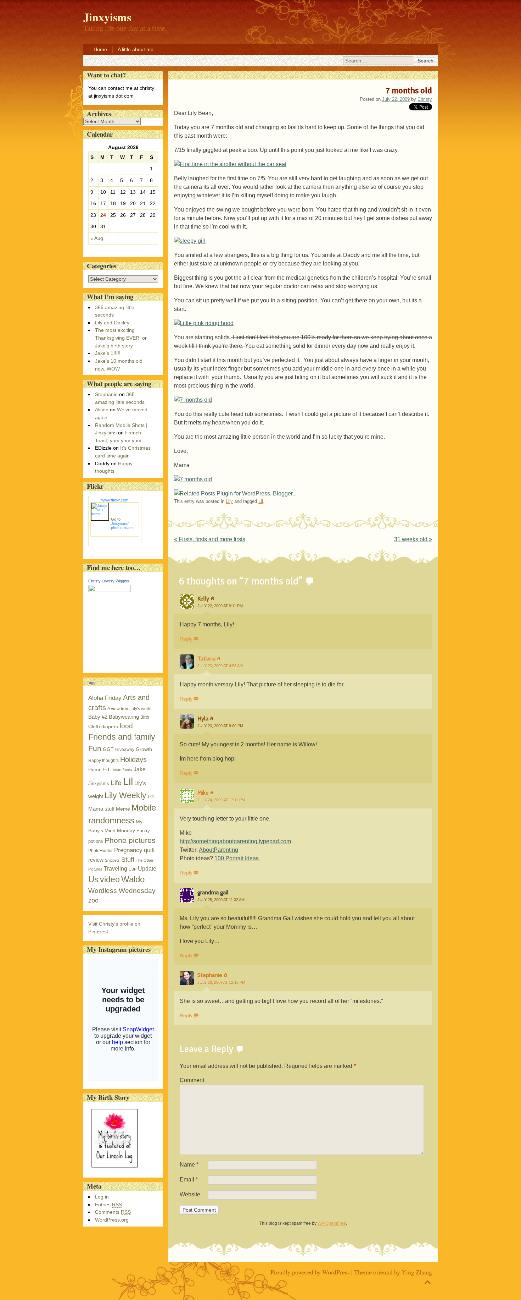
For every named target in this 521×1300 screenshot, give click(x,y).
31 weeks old (413, 539)
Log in (102, 1197)
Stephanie (209, 975)
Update (147, 869)
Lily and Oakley (112, 322)
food (126, 726)
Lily (229, 501)
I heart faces (121, 770)
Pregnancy (128, 850)
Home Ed (98, 769)
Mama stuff (101, 809)
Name (189, 1165)
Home (100, 49)
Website (190, 1194)
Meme (123, 809)
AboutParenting (218, 850)
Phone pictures (130, 840)
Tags (91, 682)
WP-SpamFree (332, 1223)
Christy (425, 99)
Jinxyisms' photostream (122, 525)
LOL (152, 796)
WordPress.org (112, 1220)
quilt (149, 850)
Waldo (133, 879)
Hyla (202, 718)
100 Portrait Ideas (236, 858)
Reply (186, 639)
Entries (108, 1204)
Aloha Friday (105, 698)
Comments (113, 1212)
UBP (132, 869)
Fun (94, 748)
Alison (101, 409)
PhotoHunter (100, 850)
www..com (114, 500)
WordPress (336, 1272)
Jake (140, 769)
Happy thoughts (103, 760)
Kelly (203, 598)
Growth (144, 749)
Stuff (127, 859)
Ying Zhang (417, 1272)
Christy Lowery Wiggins (108, 581)
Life (116, 782)
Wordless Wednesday (122, 890)
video (110, 879)
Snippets (112, 860)
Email (189, 1179)
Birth (144, 717)
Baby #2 (97, 717)
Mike (203, 792)
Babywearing (124, 717)
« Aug (96, 238)
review (95, 860)
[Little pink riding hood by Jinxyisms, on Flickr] (204, 323)
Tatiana (206, 658)
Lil (260, 501)
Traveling (115, 869)
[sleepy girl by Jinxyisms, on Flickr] (190, 241)
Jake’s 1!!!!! (108, 353)
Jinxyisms (98, 783)
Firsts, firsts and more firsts (209, 539)
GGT (108, 749)
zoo (93, 900)
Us (93, 879)
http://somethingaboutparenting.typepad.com (235, 841)
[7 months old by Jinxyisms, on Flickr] (193, 400)
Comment (192, 1080)
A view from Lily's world (129, 708)
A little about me (135, 49)
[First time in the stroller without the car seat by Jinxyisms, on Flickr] (230, 164)
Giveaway (124, 749)
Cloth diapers (103, 726)
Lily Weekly (125, 795)
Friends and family (121, 737)
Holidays (133, 759)
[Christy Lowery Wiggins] (109, 590)
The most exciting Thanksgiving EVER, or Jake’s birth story (121, 337)
